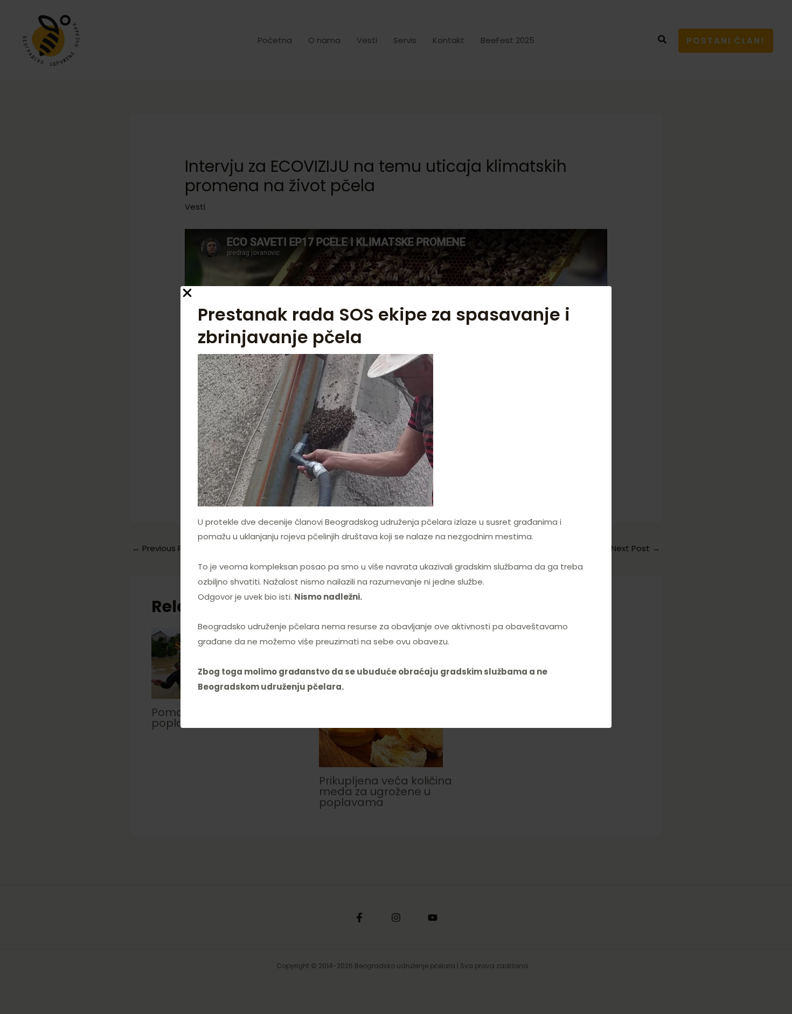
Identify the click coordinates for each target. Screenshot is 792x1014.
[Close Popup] (187, 293)
